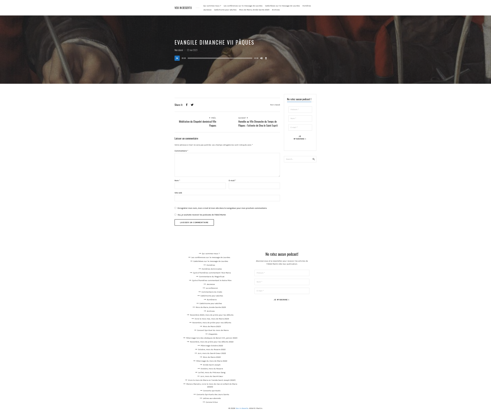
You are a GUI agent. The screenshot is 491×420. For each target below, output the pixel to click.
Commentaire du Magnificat (211, 276)
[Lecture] (177, 58)
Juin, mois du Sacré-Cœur (211, 376)
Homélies (306, 6)
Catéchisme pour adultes (225, 10)
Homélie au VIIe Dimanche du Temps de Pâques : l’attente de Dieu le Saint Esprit (258, 123)
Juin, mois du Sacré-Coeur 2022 (212, 353)
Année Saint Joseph (211, 365)
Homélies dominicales (212, 269)
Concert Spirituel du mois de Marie (213, 330)
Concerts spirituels (211, 390)
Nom (177, 180)
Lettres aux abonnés (212, 398)
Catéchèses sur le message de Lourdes (282, 6)
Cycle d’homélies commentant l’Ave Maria (212, 273)
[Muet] (261, 58)
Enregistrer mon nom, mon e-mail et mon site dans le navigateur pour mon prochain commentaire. (222, 208)
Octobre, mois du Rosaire (212, 368)
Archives (276, 10)
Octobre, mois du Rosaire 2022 (212, 349)
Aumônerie (212, 299)
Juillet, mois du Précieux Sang (211, 372)
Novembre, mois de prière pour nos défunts (211, 322)
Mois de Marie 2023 (212, 326)
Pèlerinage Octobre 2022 (212, 345)
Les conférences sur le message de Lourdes (243, 6)
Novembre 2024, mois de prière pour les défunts (211, 315)
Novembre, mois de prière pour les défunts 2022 (211, 342)
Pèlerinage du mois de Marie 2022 (211, 361)
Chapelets (212, 334)
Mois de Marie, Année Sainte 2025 (254, 10)
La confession (212, 288)
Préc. (213, 118)
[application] (221, 58)
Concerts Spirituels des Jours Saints (213, 394)
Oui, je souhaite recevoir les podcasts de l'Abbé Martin (201, 215)
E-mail (232, 180)
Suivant (242, 118)
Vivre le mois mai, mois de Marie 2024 (212, 319)
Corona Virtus (212, 402)
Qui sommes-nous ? (212, 6)
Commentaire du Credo (212, 292)
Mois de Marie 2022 (212, 357)
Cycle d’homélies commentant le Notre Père (211, 280)
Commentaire (181, 151)
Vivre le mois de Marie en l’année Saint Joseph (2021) (212, 380)
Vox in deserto (183, 7)
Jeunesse (207, 10)
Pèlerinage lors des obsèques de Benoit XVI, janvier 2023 (211, 338)
